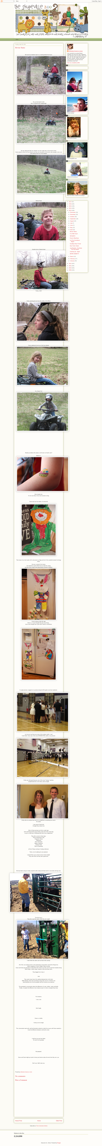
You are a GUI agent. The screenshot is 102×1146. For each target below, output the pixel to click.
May (71, 227)
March (72, 256)
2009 (70, 270)
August (72, 221)
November (73, 214)
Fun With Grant (74, 233)
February (72, 258)
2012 (70, 263)
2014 (70, 208)
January (72, 260)
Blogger (59, 1142)
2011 (70, 265)
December (73, 212)
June (71, 225)
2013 (70, 210)
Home (17, 39)
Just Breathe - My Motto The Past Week (76, 248)
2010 (70, 268)
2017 (70, 201)
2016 (70, 204)
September (73, 218)
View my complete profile (73, 62)
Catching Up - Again (75, 251)
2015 (70, 206)
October (72, 216)
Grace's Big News (74, 238)
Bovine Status (73, 231)
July (71, 223)
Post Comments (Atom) (41, 1125)
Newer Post (18, 1120)
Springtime (72, 235)
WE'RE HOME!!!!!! (74, 253)
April (71, 229)
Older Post (59, 1120)
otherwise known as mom (76, 51)
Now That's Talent (74, 245)
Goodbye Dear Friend (75, 243)
